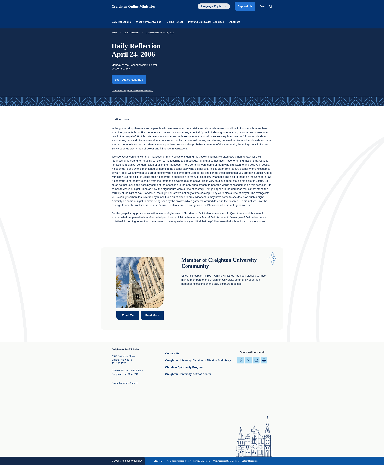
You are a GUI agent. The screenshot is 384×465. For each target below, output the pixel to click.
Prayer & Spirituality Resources (206, 22)
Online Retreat (175, 22)
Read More (154, 315)
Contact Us (187, 353)
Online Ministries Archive (125, 383)
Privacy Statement (202, 460)
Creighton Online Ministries (133, 6)
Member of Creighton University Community (132, 90)
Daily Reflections (121, 22)
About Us (234, 22)
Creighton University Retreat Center (198, 374)
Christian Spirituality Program (198, 367)
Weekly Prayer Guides (148, 22)
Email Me (130, 315)
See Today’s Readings (130, 79)
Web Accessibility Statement (226, 460)
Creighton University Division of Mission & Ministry (198, 360)
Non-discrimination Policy (179, 460)
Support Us (245, 6)
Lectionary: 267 (121, 68)
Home (114, 32)
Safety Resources (251, 460)
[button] (264, 360)
